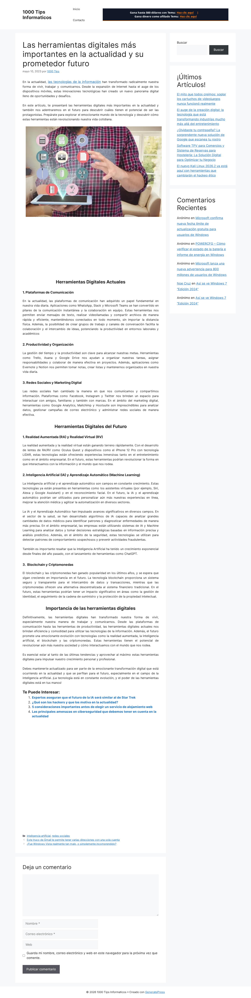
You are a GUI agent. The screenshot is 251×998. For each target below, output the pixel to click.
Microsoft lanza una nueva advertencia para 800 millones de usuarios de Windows (202, 269)
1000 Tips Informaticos (37, 14)
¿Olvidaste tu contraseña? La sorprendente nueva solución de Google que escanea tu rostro (201, 134)
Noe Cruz (184, 283)
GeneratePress (155, 992)
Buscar (182, 42)
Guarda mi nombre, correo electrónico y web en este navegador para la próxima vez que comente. (92, 955)
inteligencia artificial (39, 835)
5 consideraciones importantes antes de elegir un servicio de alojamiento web (92, 707)
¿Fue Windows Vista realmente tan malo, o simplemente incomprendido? (71, 843)
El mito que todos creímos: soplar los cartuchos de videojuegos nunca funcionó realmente (201, 98)
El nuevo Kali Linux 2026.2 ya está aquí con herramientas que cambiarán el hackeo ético (202, 170)
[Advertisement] (91, 245)
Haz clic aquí (185, 12)
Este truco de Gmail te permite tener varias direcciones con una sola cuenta (73, 839)
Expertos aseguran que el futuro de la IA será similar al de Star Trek (84, 697)
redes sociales (61, 835)
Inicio (76, 9)
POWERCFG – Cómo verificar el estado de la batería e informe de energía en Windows (201, 249)
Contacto (79, 20)
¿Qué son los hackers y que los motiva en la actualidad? (75, 702)
